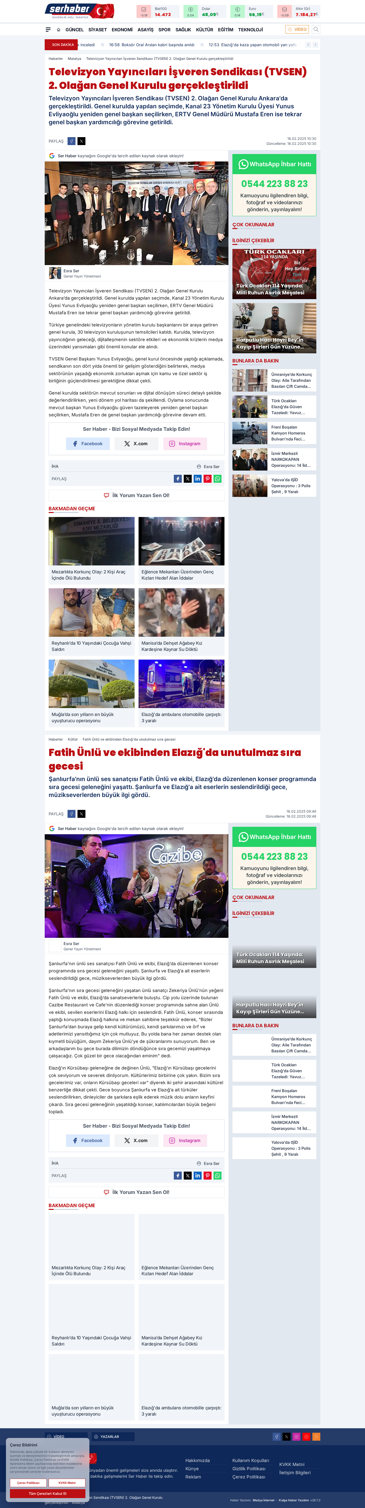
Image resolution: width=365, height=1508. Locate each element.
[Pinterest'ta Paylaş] (208, 479)
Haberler (56, 58)
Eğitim (225, 29)
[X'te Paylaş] (81, 141)
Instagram (189, 443)
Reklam (193, 1476)
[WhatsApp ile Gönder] (217, 479)
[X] (287, 1437)
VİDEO (300, 29)
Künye (192, 1468)
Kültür (204, 29)
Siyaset (97, 29)
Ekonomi (122, 29)
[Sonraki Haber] (315, 45)
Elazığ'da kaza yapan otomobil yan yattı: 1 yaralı (233, 44)
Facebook (92, 443)
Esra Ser (82, 273)
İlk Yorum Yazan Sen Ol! (141, 495)
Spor (164, 29)
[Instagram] (296, 1437)
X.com (140, 443)
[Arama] (316, 29)
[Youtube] (306, 1437)
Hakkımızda (197, 1460)
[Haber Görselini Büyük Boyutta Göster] (136, 213)
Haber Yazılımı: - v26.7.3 (275, 1500)
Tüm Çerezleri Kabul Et (48, 1493)
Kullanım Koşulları (250, 1460)
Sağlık (183, 29)
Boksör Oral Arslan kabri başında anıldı (124, 44)
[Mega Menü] (48, 29)
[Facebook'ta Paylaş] (71, 141)
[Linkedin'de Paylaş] (198, 479)
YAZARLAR (110, 1436)
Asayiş (145, 29)
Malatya (74, 58)
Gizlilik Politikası (248, 1468)
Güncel (74, 29)
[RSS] (316, 1437)
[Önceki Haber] (308, 45)
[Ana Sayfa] (59, 30)
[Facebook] (277, 1437)
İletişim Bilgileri (295, 1472)
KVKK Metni (291, 1464)
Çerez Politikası (248, 1476)
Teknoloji (250, 29)
